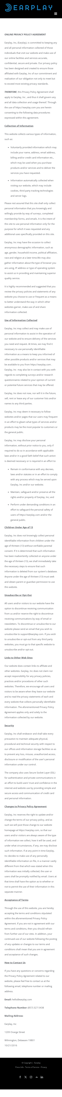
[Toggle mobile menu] (55, 13)
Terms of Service (32, 1067)
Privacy (44, 1067)
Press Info (19, 1067)
